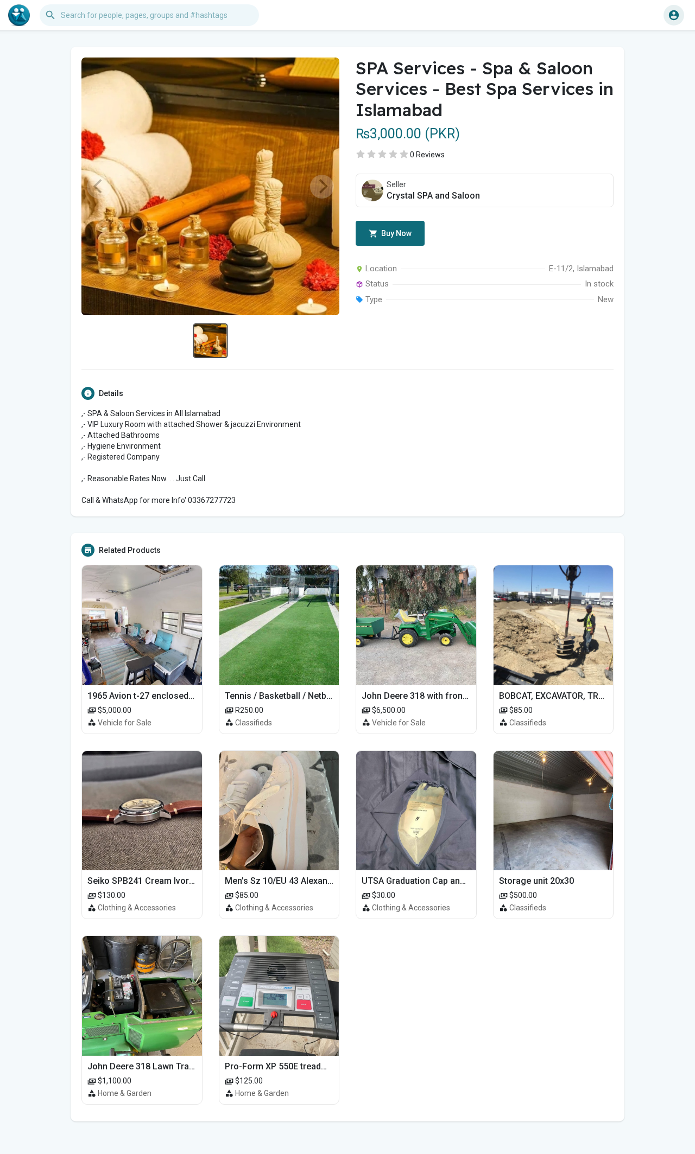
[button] (674, 15)
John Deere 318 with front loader (427, 696)
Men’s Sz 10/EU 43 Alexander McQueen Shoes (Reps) (331, 881)
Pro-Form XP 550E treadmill (280, 1066)
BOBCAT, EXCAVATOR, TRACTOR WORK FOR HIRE (595, 696)
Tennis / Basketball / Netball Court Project (308, 696)
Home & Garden (124, 1093)
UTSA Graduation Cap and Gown (426, 881)
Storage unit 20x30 (536, 881)
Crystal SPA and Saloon (433, 195)
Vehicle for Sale (124, 722)
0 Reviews (427, 154)
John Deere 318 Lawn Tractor (146, 1066)
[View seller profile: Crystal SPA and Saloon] (372, 190)
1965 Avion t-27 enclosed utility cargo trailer (175, 696)
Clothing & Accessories (137, 907)
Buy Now (396, 233)
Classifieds (253, 722)
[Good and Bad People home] (19, 15)
